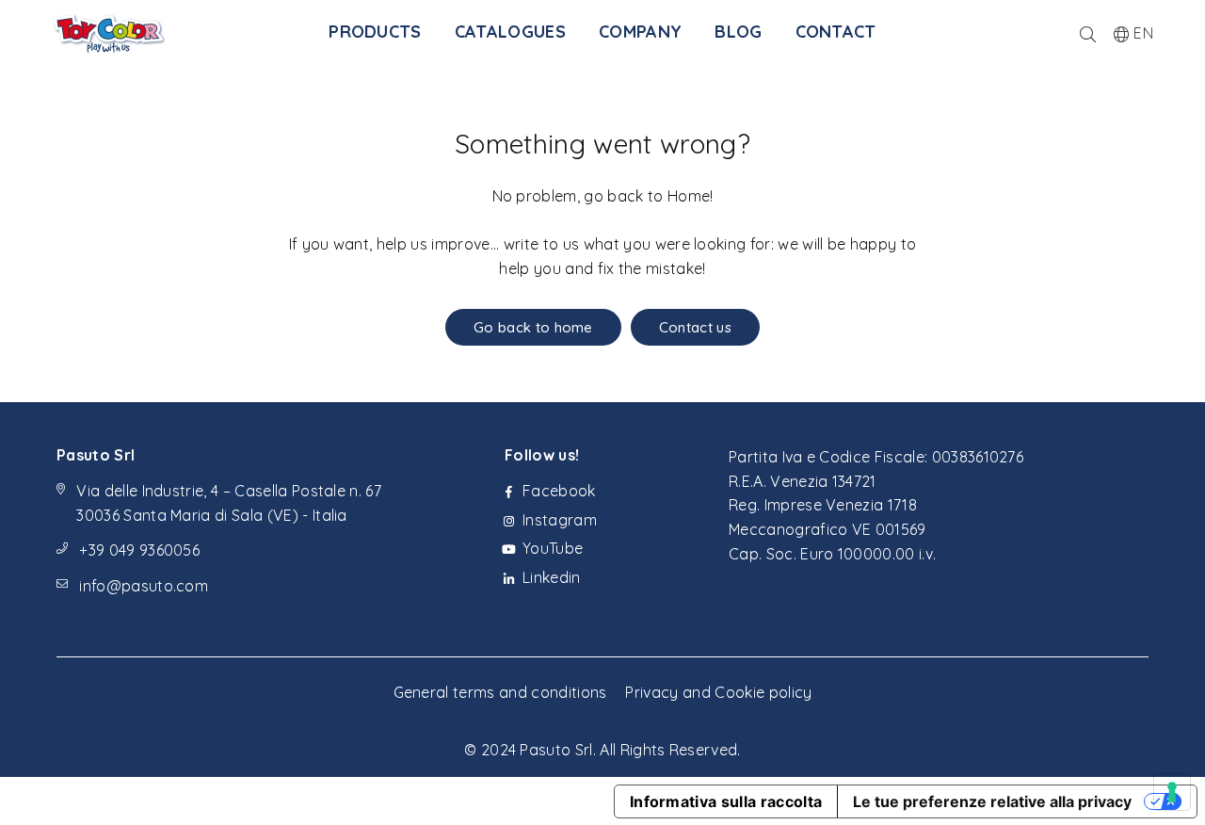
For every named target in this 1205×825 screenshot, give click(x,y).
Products (375, 31)
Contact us (695, 327)
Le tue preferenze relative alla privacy (992, 801)
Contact (835, 31)
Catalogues (510, 31)
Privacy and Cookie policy (718, 692)
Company (640, 31)
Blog (738, 31)
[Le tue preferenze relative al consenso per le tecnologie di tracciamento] (1172, 792)
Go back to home (533, 327)
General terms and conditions (500, 692)
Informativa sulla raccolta (726, 801)
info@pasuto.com (143, 585)
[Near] (1087, 33)
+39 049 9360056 (139, 550)
